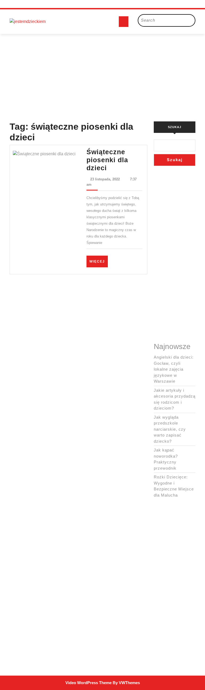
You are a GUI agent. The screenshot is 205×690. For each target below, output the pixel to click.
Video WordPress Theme (88, 682)
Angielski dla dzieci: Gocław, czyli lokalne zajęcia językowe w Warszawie (174, 369)
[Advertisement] (102, 71)
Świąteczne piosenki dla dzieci (107, 160)
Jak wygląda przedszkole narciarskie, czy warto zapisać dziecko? (170, 429)
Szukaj (174, 127)
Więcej (98, 261)
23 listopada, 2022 (105, 179)
